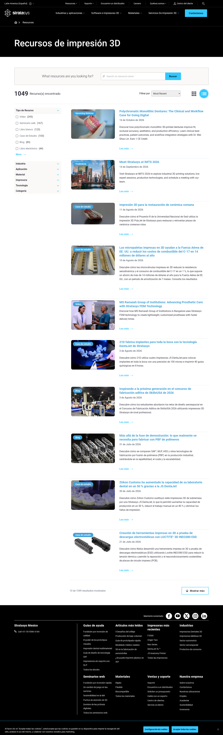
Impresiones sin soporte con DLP (96, 663)
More (19, 154)
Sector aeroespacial (189, 645)
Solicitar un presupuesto (158, 691)
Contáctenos (186, 687)
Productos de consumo (190, 649)
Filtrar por (144, 93)
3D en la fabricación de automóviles (126, 651)
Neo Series (152, 644)
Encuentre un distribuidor (113, 3)
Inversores (184, 709)
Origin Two (152, 640)
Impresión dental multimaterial (97, 648)
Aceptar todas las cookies (184, 729)
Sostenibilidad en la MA (94, 695)
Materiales (133, 13)
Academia (184, 700)
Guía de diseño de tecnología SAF (96, 655)
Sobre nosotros (187, 683)
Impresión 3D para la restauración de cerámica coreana (156, 205)
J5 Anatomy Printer (156, 653)
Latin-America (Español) (16, 3)
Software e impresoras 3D (105, 13)
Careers (137, 3)
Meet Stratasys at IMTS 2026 (139, 162)
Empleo (183, 696)
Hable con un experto (157, 696)
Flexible (118, 687)
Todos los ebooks (91, 669)
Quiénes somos (157, 3)
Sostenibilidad (186, 705)
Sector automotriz (188, 640)
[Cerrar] (218, 729)
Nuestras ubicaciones (190, 691)
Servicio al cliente (155, 705)
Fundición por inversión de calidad (95, 633)
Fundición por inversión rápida (97, 683)
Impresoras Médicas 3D (191, 636)
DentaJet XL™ (153, 649)
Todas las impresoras (157, 658)
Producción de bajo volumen (128, 636)
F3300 (150, 635)
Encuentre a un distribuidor (160, 687)
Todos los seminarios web (95, 713)
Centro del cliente (185, 3)
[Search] (203, 3)
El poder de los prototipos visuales (95, 642)
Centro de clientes (155, 700)
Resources (70, 3)
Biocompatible (122, 691)
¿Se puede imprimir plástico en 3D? (129, 660)
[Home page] (14, 23)
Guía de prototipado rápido (128, 640)
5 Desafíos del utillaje (125, 631)
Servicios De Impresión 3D (163, 13)
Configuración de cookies (156, 729)
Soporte (88, 3)
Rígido (118, 683)
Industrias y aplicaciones (69, 13)
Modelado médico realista (127, 645)
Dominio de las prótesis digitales (94, 706)
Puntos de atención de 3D (95, 700)
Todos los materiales (125, 696)
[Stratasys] (17, 13)
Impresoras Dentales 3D (191, 631)
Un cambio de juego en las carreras (95, 689)
